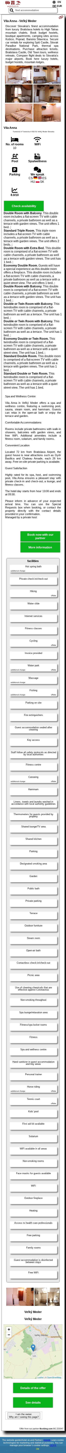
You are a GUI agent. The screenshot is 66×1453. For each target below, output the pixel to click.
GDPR (53, 1445)
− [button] (9, 1335)
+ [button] (9, 1329)
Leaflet (40, 1377)
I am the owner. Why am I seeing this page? (24, 1415)
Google (47, 1440)
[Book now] (61, 17)
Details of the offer (33, 1388)
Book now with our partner (40, 536)
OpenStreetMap (54, 1377)
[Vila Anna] (19, 75)
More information (40, 547)
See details (33, 1402)
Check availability (24, 206)
